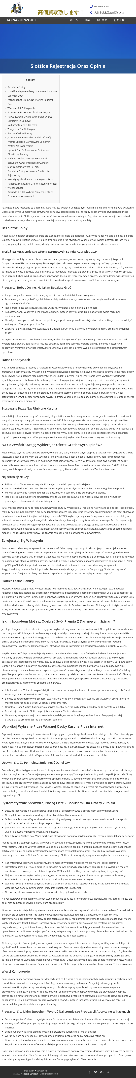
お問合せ (119, 20)
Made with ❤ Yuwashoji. (35, 1070)
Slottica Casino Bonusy (20, 133)
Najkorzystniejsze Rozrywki (22, 125)
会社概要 (102, 20)
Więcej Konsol (15, 187)
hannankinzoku (20, 20)
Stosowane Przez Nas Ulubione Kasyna (28, 112)
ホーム (74, 20)
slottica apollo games (44, 782)
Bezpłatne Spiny (16, 87)
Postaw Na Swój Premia (20, 145)
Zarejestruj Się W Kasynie (21, 129)
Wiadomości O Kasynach (21, 108)
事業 (87, 20)
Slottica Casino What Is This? (23, 166)
